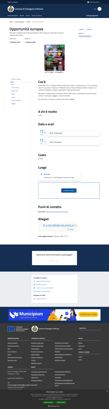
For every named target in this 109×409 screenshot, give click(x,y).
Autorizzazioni (59, 357)
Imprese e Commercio (37, 352)
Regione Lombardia (13, 2)
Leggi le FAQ (34, 377)
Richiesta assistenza (36, 380)
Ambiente (57, 352)
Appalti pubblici (35, 355)
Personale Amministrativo (15, 357)
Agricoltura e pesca (60, 360)
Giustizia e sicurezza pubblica (63, 346)
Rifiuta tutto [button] (61, 402)
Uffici (9, 349)
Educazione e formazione (61, 343)
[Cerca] (99, 9)
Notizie (80, 343)
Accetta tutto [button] (48, 402)
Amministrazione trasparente (63, 372)
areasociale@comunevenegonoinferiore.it (57, 212)
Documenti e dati (12, 360)
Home (11, 22)
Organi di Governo (12, 343)
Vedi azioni (89, 29)
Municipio (47, 174)
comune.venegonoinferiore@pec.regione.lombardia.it (22, 385)
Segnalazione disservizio (37, 375)
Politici (9, 355)
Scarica (72, 229)
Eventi (28, 22)
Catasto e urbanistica (37, 357)
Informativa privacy (60, 375)
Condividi (81, 29)
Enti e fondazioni (12, 352)
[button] (54, 406)
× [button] (107, 391)
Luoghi (80, 357)
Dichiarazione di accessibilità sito (64, 380)
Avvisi (80, 349)
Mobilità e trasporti (36, 363)
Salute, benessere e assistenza (63, 354)
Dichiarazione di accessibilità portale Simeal (64, 384)
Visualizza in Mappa (68, 190)
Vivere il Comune (20, 22)
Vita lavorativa (35, 349)
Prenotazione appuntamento (39, 372)
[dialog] (54, 399)
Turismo (33, 360)
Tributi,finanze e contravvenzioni (64, 349)
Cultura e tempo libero (37, 346)
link (70, 399)
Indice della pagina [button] (16, 79)
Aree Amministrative (13, 346)
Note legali (58, 377)
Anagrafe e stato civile (37, 343)
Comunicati (81, 346)
